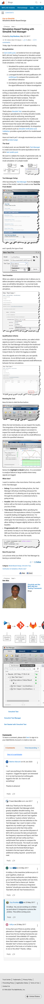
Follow (38, 562)
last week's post (10, 53)
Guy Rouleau (15, 36)
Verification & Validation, (10, 569)
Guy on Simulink (8, 18)
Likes (28, 40)
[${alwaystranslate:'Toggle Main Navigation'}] (41, 2)
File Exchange (22, 8)
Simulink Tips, (26, 566)
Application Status (22, 983)
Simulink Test (16, 111)
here (27, 737)
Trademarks (17, 979)
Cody (32, 8)
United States (34, 996)
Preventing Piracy (8, 983)
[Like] (30, 562)
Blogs (10, 2)
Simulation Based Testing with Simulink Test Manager (18, 30)
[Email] (29, 573)
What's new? (22, 569)
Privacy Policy (27, 979)
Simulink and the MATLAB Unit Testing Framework (35, 586)
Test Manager (35, 147)
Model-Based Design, (15, 566)
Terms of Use (34, 983)
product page (13, 140)
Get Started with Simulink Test (15, 724)
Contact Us (6, 986)
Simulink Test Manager (12, 718)
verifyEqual (13, 77)
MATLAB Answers (8, 8)
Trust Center (6, 979)
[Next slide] (40, 7)
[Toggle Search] (36, 2)
